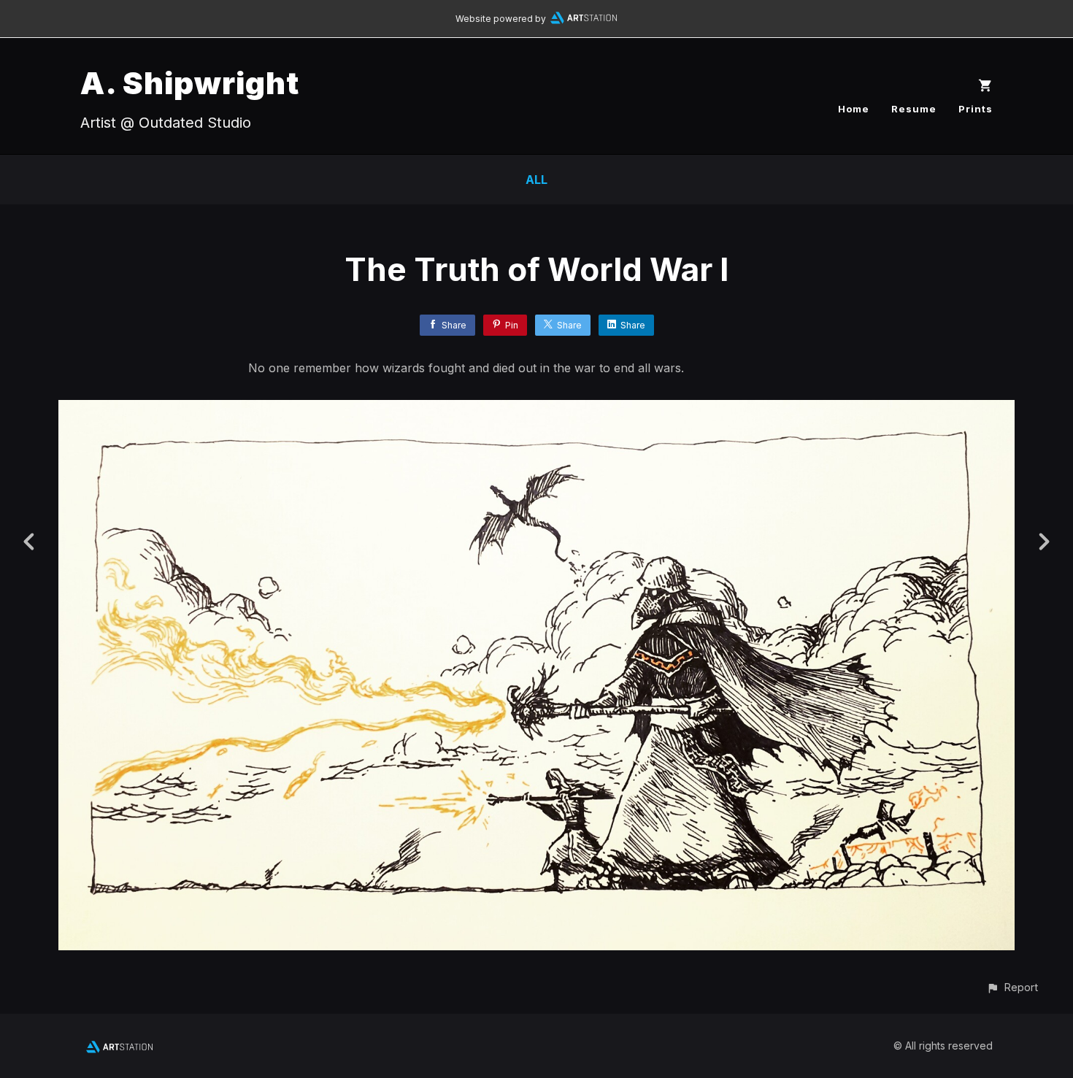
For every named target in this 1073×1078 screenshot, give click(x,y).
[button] (1012, 987)
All (536, 179)
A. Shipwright (189, 82)
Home (853, 109)
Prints (975, 109)
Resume (914, 109)
